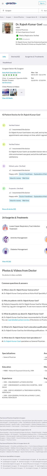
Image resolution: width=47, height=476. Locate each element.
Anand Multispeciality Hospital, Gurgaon (28, 438)
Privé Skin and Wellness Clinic (19, 446)
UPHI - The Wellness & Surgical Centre (30, 422)
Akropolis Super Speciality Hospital (32, 420)
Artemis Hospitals (38, 448)
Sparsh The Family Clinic (28, 452)
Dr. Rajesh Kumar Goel (12, 341)
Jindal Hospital (13, 422)
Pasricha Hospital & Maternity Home (10, 420)
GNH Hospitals (42, 434)
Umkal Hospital (25, 424)
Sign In (42, 3)
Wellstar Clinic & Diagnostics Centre (21, 448)
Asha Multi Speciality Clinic (11, 72)
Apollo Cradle (16, 424)
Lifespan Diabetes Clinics (38, 424)
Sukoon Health (11, 438)
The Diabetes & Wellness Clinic (28, 434)
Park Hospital (25, 426)
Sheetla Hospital (36, 432)
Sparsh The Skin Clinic (23, 450)
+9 (21, 92)
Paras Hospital (4, 432)
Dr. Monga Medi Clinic (36, 450)
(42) (15, 57)
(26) (6, 261)
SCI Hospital (14, 434)
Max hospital (16, 426)
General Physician (9, 357)
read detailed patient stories (18, 320)
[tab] (4, 56)
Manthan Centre (11, 440)
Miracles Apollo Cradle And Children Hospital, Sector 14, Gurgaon (25, 436)
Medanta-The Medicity (12, 452)
